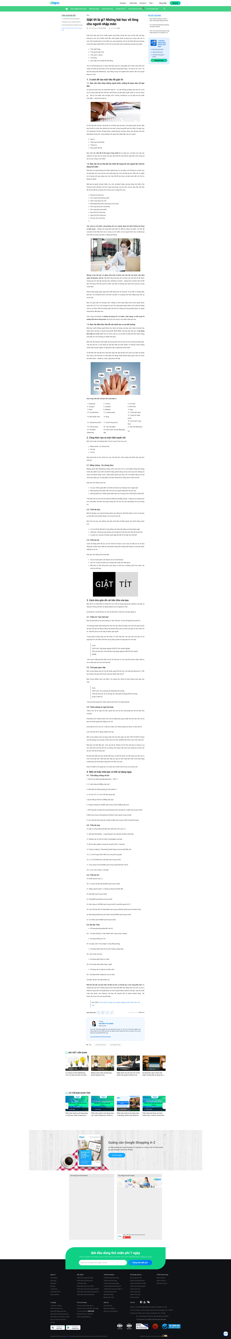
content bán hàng (100, 1045)
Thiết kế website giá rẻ (110, 1292)
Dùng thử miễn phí (140, 1262)
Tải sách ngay (117, 1155)
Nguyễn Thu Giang (106, 1024)
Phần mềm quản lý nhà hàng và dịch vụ (88, 1292)
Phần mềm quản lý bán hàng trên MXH (88, 1289)
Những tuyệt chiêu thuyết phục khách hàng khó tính (101, 1074)
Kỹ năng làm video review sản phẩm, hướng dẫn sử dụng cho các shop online (154, 1074)
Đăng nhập (162, 3)
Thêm (151, 3)
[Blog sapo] (148, 1302)
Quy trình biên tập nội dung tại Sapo (100, 1036)
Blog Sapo (53, 1283)
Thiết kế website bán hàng (111, 1278)
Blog (88, 15)
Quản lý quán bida (135, 1292)
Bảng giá (52, 1286)
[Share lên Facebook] (98, 1012)
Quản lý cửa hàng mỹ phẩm (138, 1286)
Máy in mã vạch (161, 1280)
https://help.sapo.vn (88, 1305)
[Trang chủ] (66, 9)
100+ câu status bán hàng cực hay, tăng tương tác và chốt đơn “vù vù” (160, 32)
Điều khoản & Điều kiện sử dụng (59, 1314)
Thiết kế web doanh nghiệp (111, 1283)
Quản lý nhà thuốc (135, 1294)
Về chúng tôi (54, 1278)
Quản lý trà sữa (134, 1297)
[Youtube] (145, 1302)
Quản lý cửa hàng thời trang (138, 1283)
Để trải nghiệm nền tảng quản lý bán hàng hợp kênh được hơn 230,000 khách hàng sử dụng (115, 1257)
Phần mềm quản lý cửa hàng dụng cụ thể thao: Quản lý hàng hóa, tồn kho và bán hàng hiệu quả (76, 1114)
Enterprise (143, 3)
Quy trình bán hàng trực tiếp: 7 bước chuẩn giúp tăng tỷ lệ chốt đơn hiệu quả (159, 20)
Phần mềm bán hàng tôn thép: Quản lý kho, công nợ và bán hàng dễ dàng (154, 1114)
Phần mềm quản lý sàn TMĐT (85, 1286)
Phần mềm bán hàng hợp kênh (85, 1294)
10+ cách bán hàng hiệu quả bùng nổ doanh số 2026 (159, 25)
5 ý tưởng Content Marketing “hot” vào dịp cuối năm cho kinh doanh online (75, 1074)
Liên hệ (52, 1322)
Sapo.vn (67, 1336)
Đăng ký (175, 3)
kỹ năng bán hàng (115, 1045)
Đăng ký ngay (159, 60)
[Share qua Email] (102, 1012)
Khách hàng (133, 3)
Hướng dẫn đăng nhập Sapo (58, 1311)
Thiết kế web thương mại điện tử (113, 1289)
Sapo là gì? (53, 1280)
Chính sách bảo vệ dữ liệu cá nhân (60, 1317)
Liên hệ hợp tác (108, 1305)
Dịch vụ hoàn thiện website (58, 1319)
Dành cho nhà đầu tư (109, 1308)
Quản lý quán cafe (135, 1289)
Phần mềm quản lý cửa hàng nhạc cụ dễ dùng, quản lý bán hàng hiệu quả (128, 1114)
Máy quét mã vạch (162, 1283)
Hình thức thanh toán (56, 1308)
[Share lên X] (107, 1012)
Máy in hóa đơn (161, 1278)
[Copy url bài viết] (112, 1012)
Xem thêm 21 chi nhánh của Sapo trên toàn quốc (152, 1319)
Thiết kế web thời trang (110, 1280)
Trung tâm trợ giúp (55, 1305)
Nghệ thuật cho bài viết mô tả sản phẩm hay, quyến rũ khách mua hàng (128, 1074)
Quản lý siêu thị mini (135, 1278)
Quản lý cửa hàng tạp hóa (137, 1280)
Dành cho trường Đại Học (111, 1311)
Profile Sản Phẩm (55, 1292)
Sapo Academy (54, 1294)
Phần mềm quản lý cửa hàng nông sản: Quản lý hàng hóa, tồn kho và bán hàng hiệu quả (102, 1114)
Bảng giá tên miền (109, 1297)
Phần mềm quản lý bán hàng (85, 1278)
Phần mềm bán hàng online (85, 1280)
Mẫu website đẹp (108, 1294)
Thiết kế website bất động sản (112, 1286)
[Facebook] (141, 1302)
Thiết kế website (82, 1283)
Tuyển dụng (53, 1289)
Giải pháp (123, 3)
